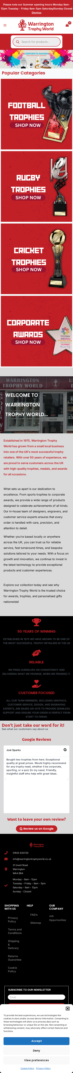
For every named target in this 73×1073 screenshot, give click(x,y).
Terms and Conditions (14, 931)
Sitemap (35, 922)
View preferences (36, 1060)
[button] (67, 1008)
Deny (36, 1050)
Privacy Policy (43, 1068)
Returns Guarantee (14, 957)
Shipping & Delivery (13, 944)
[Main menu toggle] (5, 25)
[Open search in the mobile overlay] (36, 41)
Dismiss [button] (36, 12)
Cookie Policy (27, 1068)
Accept (36, 1041)
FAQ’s (34, 914)
